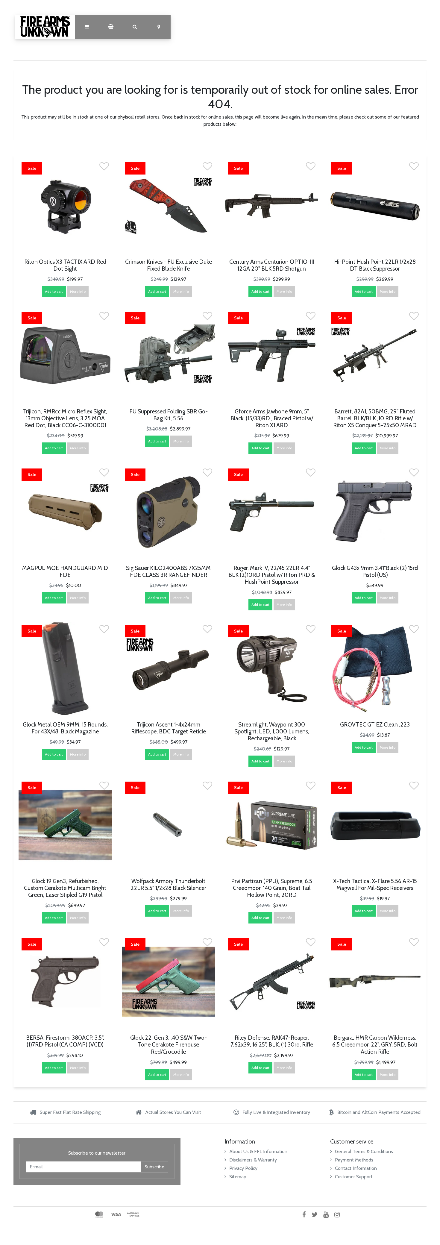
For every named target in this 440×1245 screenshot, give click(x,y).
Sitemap (237, 1176)
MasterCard (99, 1214)
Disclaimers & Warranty (253, 1160)
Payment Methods (354, 1160)
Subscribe (154, 1167)
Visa (115, 1214)
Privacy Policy (243, 1168)
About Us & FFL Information (258, 1151)
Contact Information (356, 1168)
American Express (133, 1214)
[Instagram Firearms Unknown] (339, 1214)
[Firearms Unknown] (45, 27)
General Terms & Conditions (364, 1151)
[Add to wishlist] (104, 168)
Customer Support (354, 1176)
